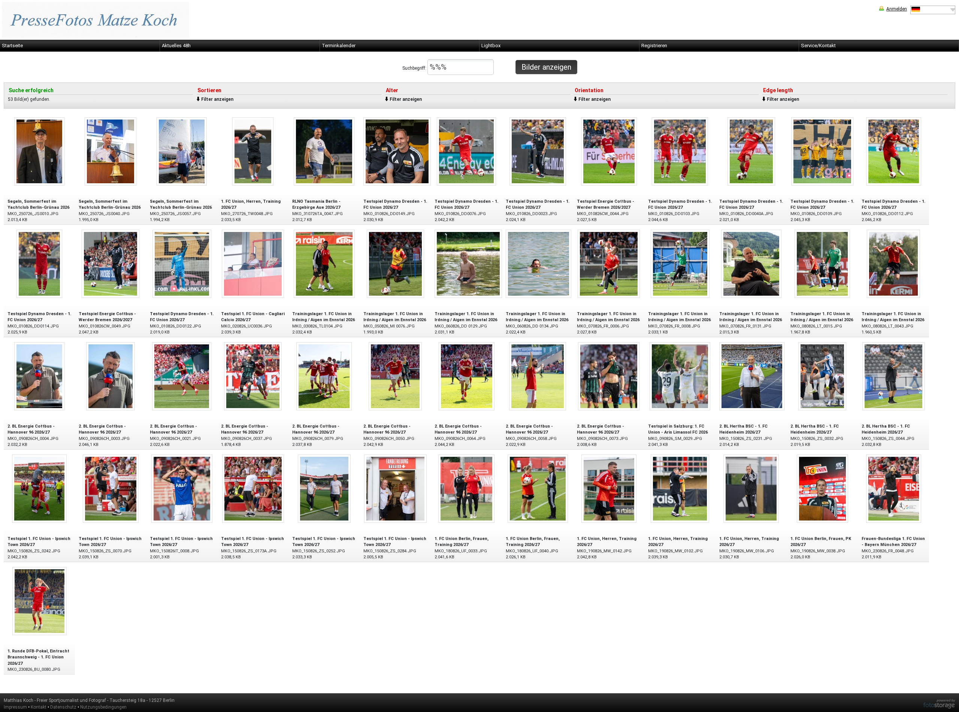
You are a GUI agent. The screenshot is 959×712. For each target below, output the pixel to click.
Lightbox (490, 45)
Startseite (12, 45)
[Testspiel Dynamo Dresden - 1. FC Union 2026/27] (397, 150)
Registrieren (654, 45)
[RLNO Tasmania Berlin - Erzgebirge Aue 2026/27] (324, 150)
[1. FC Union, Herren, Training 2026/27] (252, 150)
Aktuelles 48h (176, 45)
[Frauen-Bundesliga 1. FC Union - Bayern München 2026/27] (893, 488)
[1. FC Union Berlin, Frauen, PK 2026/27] (822, 488)
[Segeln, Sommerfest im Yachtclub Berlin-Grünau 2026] (39, 150)
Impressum (15, 707)
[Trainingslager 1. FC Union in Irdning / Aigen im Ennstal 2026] (324, 263)
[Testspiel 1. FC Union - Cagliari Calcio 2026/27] (253, 263)
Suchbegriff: (414, 68)
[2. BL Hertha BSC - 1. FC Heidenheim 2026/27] (751, 375)
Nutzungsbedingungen (103, 707)
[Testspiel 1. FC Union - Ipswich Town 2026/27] (39, 488)
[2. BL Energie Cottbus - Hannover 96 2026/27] (39, 375)
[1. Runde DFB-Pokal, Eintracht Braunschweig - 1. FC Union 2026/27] (39, 600)
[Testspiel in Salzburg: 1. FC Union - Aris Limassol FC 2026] (680, 375)
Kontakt (38, 707)
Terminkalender (339, 45)
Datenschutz (63, 707)
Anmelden (896, 9)
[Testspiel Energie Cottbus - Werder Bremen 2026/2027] (609, 150)
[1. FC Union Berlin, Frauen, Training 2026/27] (466, 488)
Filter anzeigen (217, 99)
